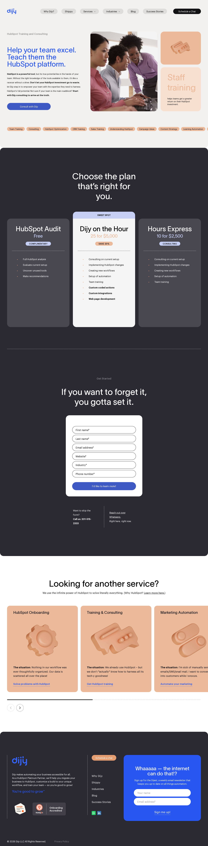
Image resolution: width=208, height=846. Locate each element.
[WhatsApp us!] (94, 813)
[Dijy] (11, 10)
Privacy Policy (61, 841)
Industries (111, 11)
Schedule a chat (104, 757)
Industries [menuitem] (98, 788)
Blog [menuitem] (94, 795)
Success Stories (154, 11)
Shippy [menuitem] (96, 782)
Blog (133, 11)
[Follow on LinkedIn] (99, 813)
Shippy (69, 11)
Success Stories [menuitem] (101, 802)
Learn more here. (154, 592)
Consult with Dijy (29, 106)
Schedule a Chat (187, 11)
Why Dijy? (49, 11)
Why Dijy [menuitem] (97, 775)
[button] (20, 707)
